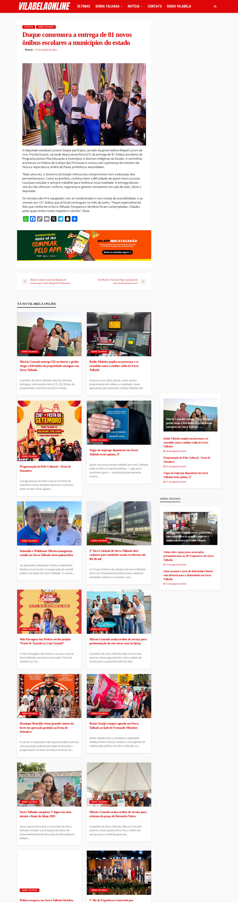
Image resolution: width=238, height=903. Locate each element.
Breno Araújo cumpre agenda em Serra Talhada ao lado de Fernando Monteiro (113, 725)
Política (28, 27)
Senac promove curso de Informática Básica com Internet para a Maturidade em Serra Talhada (188, 575)
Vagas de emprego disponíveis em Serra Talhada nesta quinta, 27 (113, 452)
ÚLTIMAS (83, 6)
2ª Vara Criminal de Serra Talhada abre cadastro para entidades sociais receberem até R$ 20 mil (117, 555)
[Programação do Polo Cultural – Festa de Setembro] (49, 431)
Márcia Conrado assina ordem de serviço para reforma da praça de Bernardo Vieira (118, 814)
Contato (155, 6)
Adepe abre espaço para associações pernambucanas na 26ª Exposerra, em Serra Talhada (188, 556)
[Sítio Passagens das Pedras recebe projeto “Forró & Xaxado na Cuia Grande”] (49, 612)
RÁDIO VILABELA (179, 6)
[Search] (215, 6)
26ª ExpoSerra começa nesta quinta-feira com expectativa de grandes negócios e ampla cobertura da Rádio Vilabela (189, 536)
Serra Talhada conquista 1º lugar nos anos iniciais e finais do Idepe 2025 (45, 814)
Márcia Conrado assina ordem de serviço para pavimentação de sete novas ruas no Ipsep (118, 641)
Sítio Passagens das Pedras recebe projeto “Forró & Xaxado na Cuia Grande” (45, 641)
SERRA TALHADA (107, 6)
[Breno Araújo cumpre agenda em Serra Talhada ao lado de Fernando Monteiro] (119, 696)
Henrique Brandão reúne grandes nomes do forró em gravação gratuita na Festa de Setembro (47, 727)
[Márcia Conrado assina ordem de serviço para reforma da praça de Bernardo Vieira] (119, 784)
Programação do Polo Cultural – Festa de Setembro (45, 468)
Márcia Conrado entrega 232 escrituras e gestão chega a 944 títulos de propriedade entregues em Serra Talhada (49, 366)
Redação (29, 50)
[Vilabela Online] (45, 6)
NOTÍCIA (134, 6)
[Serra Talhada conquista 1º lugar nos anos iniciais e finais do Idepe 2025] (49, 784)
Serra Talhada (46, 27)
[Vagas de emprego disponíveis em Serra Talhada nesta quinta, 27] (119, 423)
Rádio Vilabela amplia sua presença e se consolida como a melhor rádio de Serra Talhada (114, 366)
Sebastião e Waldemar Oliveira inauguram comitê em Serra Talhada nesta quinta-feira (46, 553)
